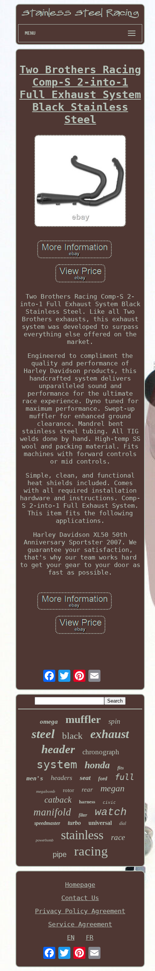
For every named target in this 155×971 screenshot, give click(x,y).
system (56, 764)
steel (43, 734)
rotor (68, 790)
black (72, 736)
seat (85, 777)
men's (34, 778)
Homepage (80, 884)
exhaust (109, 734)
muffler (83, 719)
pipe (60, 854)
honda (97, 765)
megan (112, 788)
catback (57, 800)
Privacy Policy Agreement (80, 911)
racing (91, 851)
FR (89, 937)
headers (61, 777)
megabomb (45, 791)
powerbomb (44, 840)
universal (100, 823)
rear (87, 789)
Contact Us (80, 898)
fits (120, 768)
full (124, 777)
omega (49, 721)
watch (111, 812)
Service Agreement (80, 924)
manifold (52, 812)
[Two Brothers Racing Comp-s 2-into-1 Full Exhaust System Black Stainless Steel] (80, 181)
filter (83, 815)
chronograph (100, 752)
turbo (74, 823)
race (118, 837)
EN (70, 937)
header (58, 749)
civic (109, 802)
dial (122, 823)
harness (87, 802)
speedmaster (47, 823)
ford (102, 778)
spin (114, 721)
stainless (82, 835)
